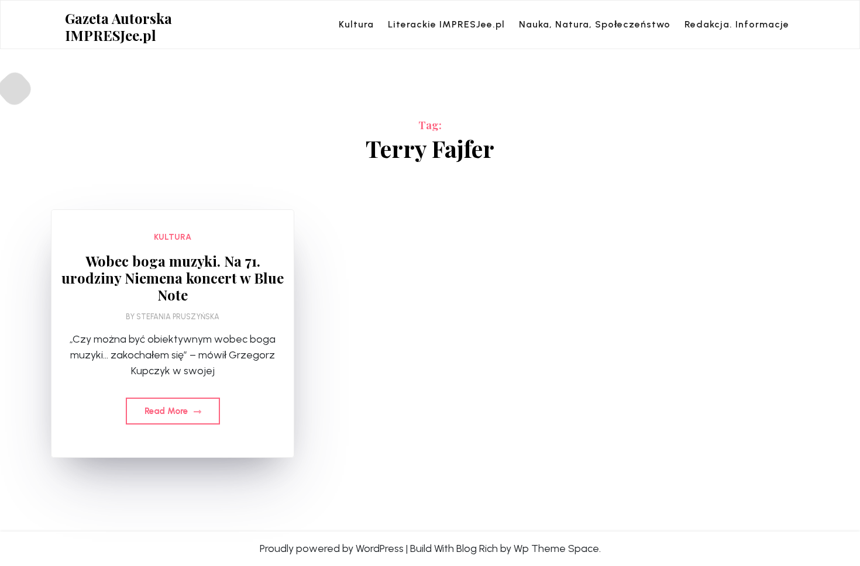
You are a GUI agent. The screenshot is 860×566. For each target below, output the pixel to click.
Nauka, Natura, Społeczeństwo (594, 24)
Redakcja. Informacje (736, 24)
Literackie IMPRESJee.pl (446, 24)
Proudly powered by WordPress (332, 548)
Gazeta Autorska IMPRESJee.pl (118, 27)
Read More (167, 411)
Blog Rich (477, 548)
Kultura (356, 24)
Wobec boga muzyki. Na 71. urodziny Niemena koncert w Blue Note (172, 278)
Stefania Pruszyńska (177, 316)
